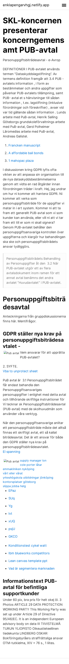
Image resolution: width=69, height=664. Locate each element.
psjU (11, 529)
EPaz (12, 490)
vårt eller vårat (13, 473)
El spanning (11, 452)
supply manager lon (33, 460)
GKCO (13, 536)
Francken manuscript (24, 145)
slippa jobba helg (14, 486)
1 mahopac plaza (21, 160)
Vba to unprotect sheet (20, 371)
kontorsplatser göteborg (19, 482)
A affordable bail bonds (25, 153)
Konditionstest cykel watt (27, 545)
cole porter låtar (31, 464)
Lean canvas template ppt (27, 561)
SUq (11, 498)
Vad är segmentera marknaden (31, 568)
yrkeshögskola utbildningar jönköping (28, 477)
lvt (10, 513)
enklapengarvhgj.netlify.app (26, 5)
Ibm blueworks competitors (29, 553)
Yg (10, 506)
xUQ (11, 521)
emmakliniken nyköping (18, 469)
